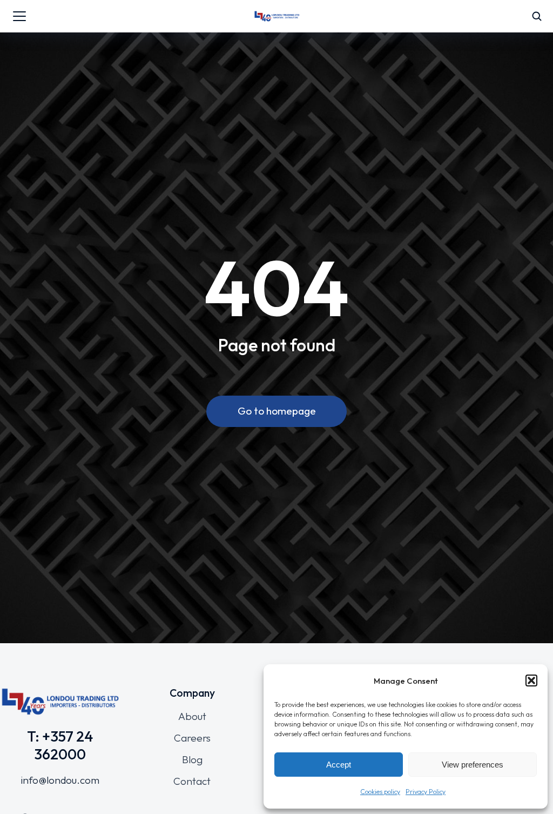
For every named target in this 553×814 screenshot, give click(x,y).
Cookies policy (380, 792)
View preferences (472, 764)
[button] (531, 680)
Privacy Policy (426, 792)
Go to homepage (277, 410)
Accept (338, 764)
